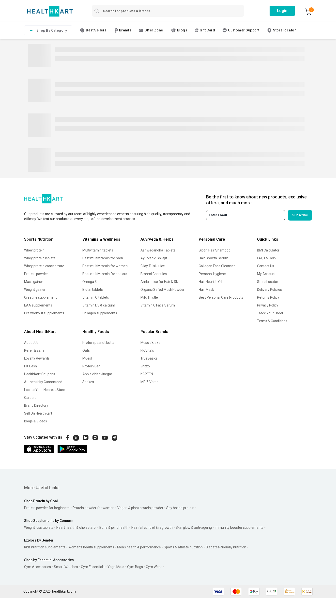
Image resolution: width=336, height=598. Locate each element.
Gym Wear (154, 567)
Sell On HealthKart (38, 413)
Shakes (88, 382)
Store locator (284, 30)
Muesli (87, 358)
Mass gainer (33, 282)
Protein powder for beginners (47, 508)
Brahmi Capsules (153, 274)
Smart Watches (66, 567)
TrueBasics (149, 358)
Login (282, 10)
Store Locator (267, 282)
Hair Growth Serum (213, 258)
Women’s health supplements (91, 547)
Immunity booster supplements (239, 527)
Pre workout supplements (44, 313)
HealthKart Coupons (39, 374)
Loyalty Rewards (37, 358)
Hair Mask (206, 290)
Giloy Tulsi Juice (152, 266)
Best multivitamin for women (105, 266)
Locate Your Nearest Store (44, 390)
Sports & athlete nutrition (183, 547)
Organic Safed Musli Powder (162, 290)
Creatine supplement (40, 297)
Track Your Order (270, 313)
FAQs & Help (266, 258)
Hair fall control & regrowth (152, 527)
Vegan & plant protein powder (140, 508)
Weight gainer (35, 290)
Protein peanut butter (99, 343)
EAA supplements (38, 305)
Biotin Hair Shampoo (214, 250)
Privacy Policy (267, 305)
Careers (30, 398)
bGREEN (146, 374)
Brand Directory (36, 405)
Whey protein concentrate (44, 266)
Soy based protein (180, 508)
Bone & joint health (113, 527)
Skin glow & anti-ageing (194, 527)
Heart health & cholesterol (76, 527)
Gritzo (145, 366)
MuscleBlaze (150, 343)
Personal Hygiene (212, 274)
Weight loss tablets (38, 527)
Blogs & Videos (35, 421)
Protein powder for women (93, 508)
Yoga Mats (115, 567)
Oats (86, 350)
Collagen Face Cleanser (217, 266)
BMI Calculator (268, 250)
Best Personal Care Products (221, 297)
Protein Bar (91, 366)
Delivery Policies (269, 290)
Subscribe (300, 215)
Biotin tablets (92, 290)
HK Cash (30, 366)
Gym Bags (135, 567)
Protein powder (36, 274)
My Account (266, 274)
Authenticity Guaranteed (43, 382)
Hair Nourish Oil (210, 282)
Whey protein (34, 250)
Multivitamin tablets (97, 250)
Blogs (182, 30)
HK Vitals (147, 350)
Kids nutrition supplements (44, 547)
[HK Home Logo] (50, 11)
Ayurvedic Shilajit (153, 258)
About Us (31, 343)
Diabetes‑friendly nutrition (226, 547)
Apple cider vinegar (97, 374)
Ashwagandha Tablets (157, 250)
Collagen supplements (99, 313)
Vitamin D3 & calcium (98, 305)
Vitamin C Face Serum (157, 305)
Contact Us (265, 266)
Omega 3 (89, 282)
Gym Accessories (37, 567)
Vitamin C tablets (95, 297)
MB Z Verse (149, 382)
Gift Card (207, 30)
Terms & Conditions (272, 321)
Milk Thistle (149, 297)
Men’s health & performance (139, 547)
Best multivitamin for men (102, 258)
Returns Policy (268, 297)
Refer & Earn (34, 350)
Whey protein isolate (40, 258)
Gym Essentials (93, 567)
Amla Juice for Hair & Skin (160, 282)
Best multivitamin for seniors (104, 274)
